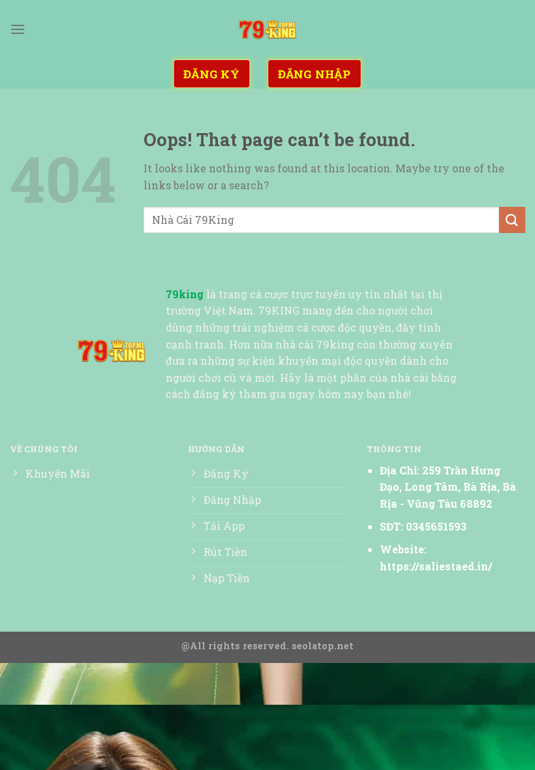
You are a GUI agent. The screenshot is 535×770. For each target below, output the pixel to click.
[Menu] (17, 29)
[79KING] (267, 29)
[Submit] (512, 219)
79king (185, 294)
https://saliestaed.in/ (436, 566)
